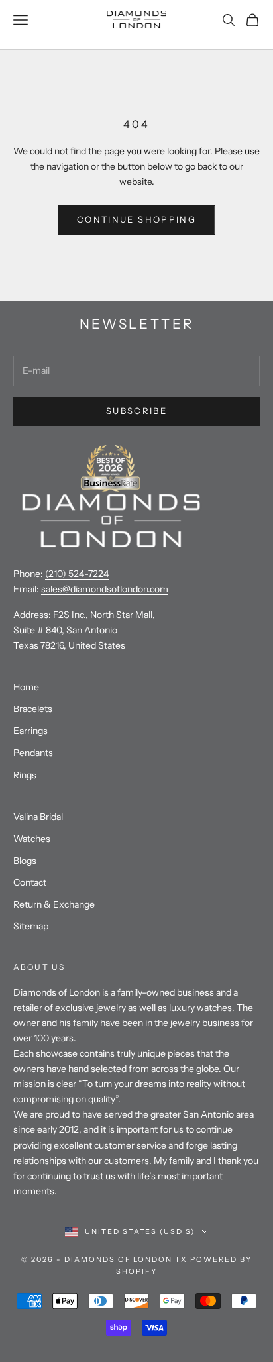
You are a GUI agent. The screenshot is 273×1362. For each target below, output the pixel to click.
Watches (31, 839)
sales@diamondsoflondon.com (104, 589)
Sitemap (30, 926)
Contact (29, 882)
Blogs (24, 860)
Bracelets (32, 709)
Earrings (30, 731)
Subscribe (136, 410)
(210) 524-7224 (77, 574)
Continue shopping (136, 219)
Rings (24, 775)
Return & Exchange (54, 904)
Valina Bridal (38, 817)
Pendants (33, 753)
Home (26, 687)
